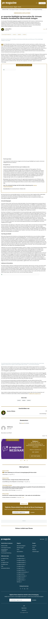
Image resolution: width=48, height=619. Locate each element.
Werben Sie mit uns (24, 586)
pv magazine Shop (4, 558)
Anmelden (32, 512)
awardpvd (14, 34)
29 (23, 497)
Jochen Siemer (5, 474)
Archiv (18, 549)
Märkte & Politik (5, 9)
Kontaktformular (4, 564)
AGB (24, 605)
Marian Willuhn (8, 29)
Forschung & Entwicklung (37, 9)
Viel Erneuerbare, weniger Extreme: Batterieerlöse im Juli (15, 479)
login (23, 423)
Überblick (34, 545)
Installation (24, 34)
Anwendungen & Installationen (25, 9)
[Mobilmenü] (36, 3)
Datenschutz (24, 608)
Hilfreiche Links (5, 556)
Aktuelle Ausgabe (20, 547)
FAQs (2, 566)
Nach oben (42, 539)
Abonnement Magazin (21, 545)
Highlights (19, 34)
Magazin (15, 7)
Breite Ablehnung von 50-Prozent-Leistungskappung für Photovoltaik (20, 472)
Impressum (24, 610)
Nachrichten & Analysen (7, 7)
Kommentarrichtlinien (5, 568)
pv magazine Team (4, 562)
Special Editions (20, 551)
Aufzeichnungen (35, 551)
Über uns (3, 560)
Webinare (34, 549)
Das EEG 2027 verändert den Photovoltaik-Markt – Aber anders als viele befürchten (21, 495)
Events (19, 7)
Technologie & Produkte (14, 9)
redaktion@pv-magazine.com (35, 393)
